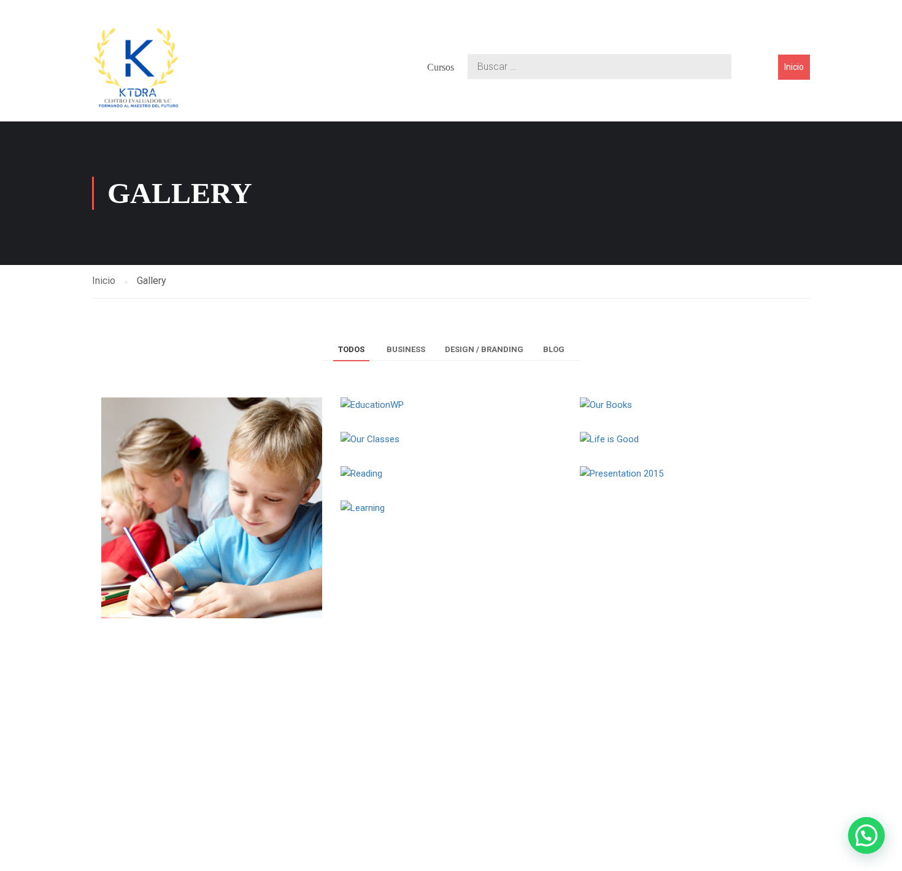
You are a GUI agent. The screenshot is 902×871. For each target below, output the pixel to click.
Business (406, 349)
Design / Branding (484, 349)
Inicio (794, 67)
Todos (351, 349)
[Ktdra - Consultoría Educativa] (136, 67)
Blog (554, 349)
